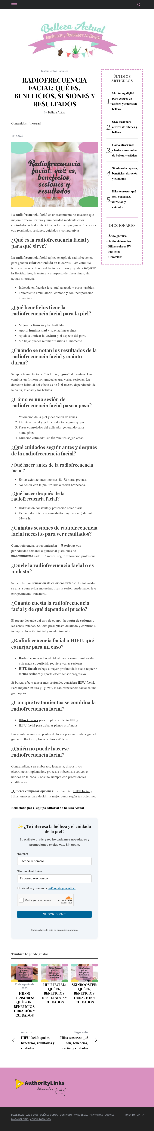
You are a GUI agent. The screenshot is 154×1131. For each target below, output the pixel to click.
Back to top (132, 1115)
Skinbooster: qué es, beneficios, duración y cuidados (84, 993)
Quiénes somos (49, 1115)
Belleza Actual (56, 112)
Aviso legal (81, 1115)
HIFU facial (86, 682)
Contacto (66, 1115)
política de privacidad (61, 888)
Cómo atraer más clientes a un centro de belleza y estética (124, 150)
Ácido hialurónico (119, 241)
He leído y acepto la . (48, 888)
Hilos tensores (28, 720)
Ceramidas (115, 257)
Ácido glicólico (117, 236)
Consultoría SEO (40, 1119)
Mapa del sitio (20, 1119)
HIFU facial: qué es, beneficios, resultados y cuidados (54, 993)
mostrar (35, 123)
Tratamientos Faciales (54, 71)
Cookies (109, 1115)
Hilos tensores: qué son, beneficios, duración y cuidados (24, 1004)
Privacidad (96, 1115)
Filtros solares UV (119, 246)
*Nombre (22, 853)
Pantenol (114, 251)
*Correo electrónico (29, 870)
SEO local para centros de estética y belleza (124, 126)
